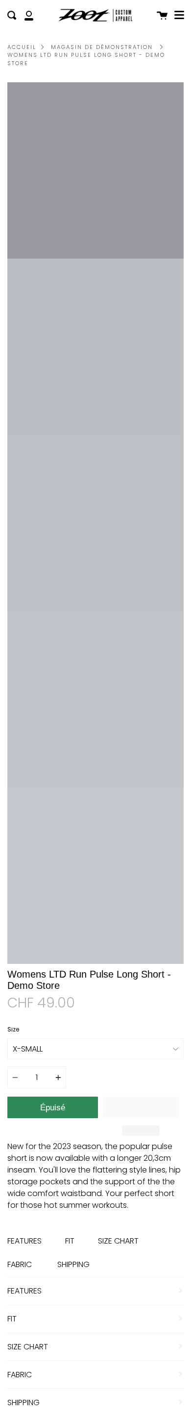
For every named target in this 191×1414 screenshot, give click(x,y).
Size (13, 1029)
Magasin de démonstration (102, 47)
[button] (141, 1107)
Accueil (21, 47)
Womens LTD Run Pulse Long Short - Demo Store (86, 59)
